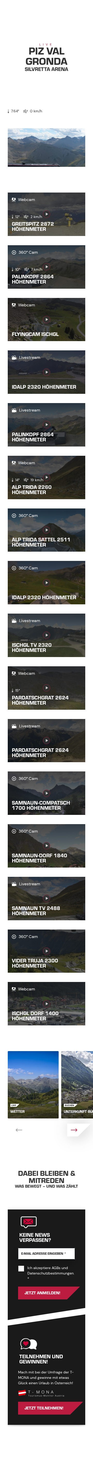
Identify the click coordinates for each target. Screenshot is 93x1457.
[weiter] (78, 1130)
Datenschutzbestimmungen (50, 1273)
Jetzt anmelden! (42, 1293)
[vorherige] (14, 1130)
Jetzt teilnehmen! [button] (44, 1408)
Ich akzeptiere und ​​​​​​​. (50, 1273)
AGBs (56, 1267)
